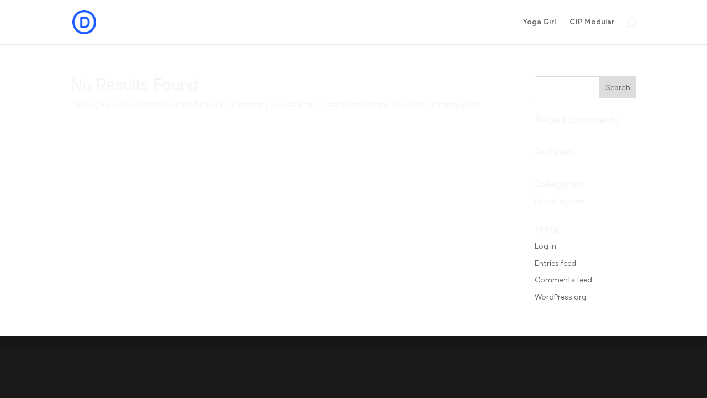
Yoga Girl (539, 22)
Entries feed (555, 263)
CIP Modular (591, 22)
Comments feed (563, 280)
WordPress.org (561, 297)
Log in (545, 246)
